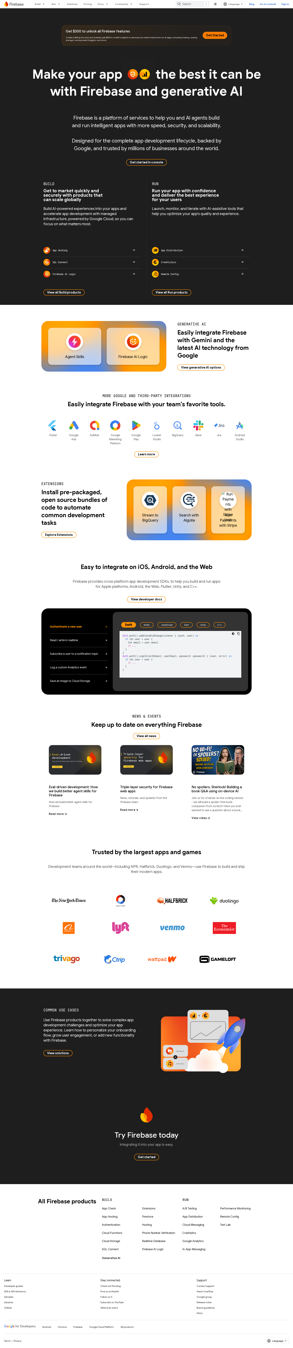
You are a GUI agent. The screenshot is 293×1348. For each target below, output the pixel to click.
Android (46, 1326)
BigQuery (177, 435)
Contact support (205, 1286)
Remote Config (229, 1216)
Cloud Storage (111, 1241)
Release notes (204, 1302)
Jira (219, 435)
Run (54, 4)
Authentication (111, 1225)
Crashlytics (189, 1233)
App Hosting (110, 1216)
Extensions (148, 1208)
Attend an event (109, 1307)
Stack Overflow (205, 1291)
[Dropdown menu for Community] (132, 4)
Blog (251, 4)
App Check (109, 1208)
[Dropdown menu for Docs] (108, 4)
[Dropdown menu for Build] (45, 4)
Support (144, 4)
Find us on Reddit (109, 1291)
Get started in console (146, 162)
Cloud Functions (112, 1233)
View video (199, 818)
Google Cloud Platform (101, 1326)
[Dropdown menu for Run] (60, 4)
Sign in (285, 4)
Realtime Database (153, 1241)
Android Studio (240, 437)
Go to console (268, 4)
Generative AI (111, 1258)
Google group (204, 1296)
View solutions (58, 1053)
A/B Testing (189, 1208)
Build (38, 4)
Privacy (17, 1341)
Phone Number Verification (158, 1233)
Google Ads (74, 437)
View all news (146, 736)
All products (127, 1326)
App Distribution (192, 1216)
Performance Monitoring (235, 1208)
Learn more (146, 454)
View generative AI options (201, 367)
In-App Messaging (193, 1249)
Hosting (147, 1225)
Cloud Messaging (193, 1225)
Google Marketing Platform (115, 439)
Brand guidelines (206, 1307)
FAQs (199, 1313)
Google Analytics (193, 1241)
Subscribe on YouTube (112, 1302)
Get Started (215, 35)
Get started (146, 1157)
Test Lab (225, 1225)
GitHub (8, 1307)
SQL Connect (110, 1249)
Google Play (136, 437)
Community (121, 4)
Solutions (72, 4)
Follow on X (106, 1296)
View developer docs (146, 599)
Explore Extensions (59, 535)
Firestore (147, 1216)
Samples (8, 1296)
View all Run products (172, 292)
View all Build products (64, 292)
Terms (7, 1341)
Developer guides (13, 1286)
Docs (101, 4)
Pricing (88, 4)
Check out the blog (110, 1286)
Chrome (62, 1326)
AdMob (94, 435)
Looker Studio (156, 437)
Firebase (77, 1326)
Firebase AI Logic (153, 1249)
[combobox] (193, 4)
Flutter (53, 435)
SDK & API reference (15, 1291)
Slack (198, 435)
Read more (56, 814)
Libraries (8, 1302)
